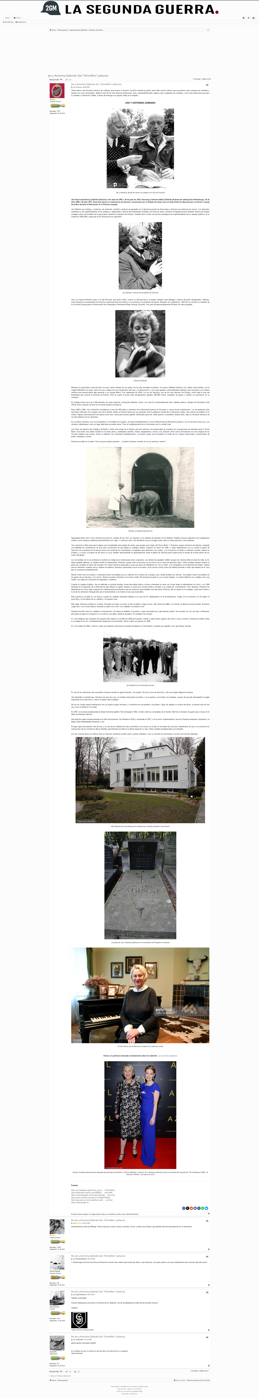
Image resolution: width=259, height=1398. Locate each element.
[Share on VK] (195, 1208)
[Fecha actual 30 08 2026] (208, 30)
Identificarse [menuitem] (249, 18)
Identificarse (9, 22)
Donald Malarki (55, 1271)
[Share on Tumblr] (199, 1208)
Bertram (52, 1235)
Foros (18, 18)
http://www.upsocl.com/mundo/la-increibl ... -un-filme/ (92, 1200)
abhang (52, 99)
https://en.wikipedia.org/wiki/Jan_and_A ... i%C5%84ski (93, 1190)
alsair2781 (53, 1352)
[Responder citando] (207, 84)
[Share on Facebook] (183, 1208)
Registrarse (22, 22)
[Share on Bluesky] (206, 1208)
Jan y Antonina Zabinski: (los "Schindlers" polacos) (78, 75)
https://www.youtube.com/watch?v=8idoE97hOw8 (90, 1198)
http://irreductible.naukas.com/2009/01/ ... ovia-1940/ (92, 1193)
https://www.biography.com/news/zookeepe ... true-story (93, 1195)
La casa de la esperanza (167, 1056)
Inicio (7, 18)
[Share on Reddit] (191, 1208)
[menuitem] (243, 18)
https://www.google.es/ (80, 1202)
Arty (124, 1389)
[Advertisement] (129, 53)
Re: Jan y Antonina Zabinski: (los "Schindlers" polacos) (98, 1220)
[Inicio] (129, 8)
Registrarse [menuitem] (254, 18)
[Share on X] (187, 1208)
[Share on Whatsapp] (202, 1208)
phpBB (124, 1386)
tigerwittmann (55, 1307)
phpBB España (138, 1391)
